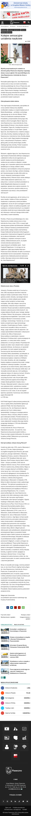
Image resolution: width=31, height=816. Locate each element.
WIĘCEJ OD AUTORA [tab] (19, 624)
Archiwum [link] (4, 30)
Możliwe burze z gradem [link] (8, 617)
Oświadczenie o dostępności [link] (12, 809)
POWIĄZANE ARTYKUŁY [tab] (6, 624)
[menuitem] (4, 30)
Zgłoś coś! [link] (8, 807)
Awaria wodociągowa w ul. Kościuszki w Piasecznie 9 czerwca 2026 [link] (18, 655)
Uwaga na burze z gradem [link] (25, 618)
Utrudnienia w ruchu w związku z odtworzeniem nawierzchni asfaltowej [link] (20, 663)
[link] (2, 22)
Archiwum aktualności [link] (14, 30)
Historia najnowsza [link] (6, 32)
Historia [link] (23, 30)
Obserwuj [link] (27, 698)
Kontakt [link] (24, 809)
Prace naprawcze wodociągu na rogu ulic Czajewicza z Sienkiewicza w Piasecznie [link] (19, 671)
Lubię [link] (28, 688)
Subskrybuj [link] (26, 713)
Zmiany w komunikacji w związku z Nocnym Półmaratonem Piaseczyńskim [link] (20, 639)
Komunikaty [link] (4, 665)
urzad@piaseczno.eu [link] (15, 789)
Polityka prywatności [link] (19, 807)
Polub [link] (28, 693)
